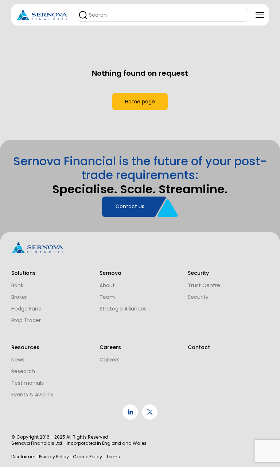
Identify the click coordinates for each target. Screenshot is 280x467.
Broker (19, 297)
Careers (110, 359)
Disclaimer (23, 457)
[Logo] (42, 15)
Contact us (130, 206)
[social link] (130, 418)
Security (198, 297)
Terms (113, 457)
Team (107, 297)
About (107, 285)
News (17, 359)
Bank (17, 285)
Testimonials (27, 382)
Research (23, 371)
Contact (199, 347)
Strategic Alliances (123, 308)
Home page (140, 101)
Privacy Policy (54, 457)
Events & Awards (32, 394)
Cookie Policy (87, 457)
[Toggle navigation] (260, 15)
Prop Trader (26, 320)
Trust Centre (204, 285)
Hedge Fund (26, 308)
